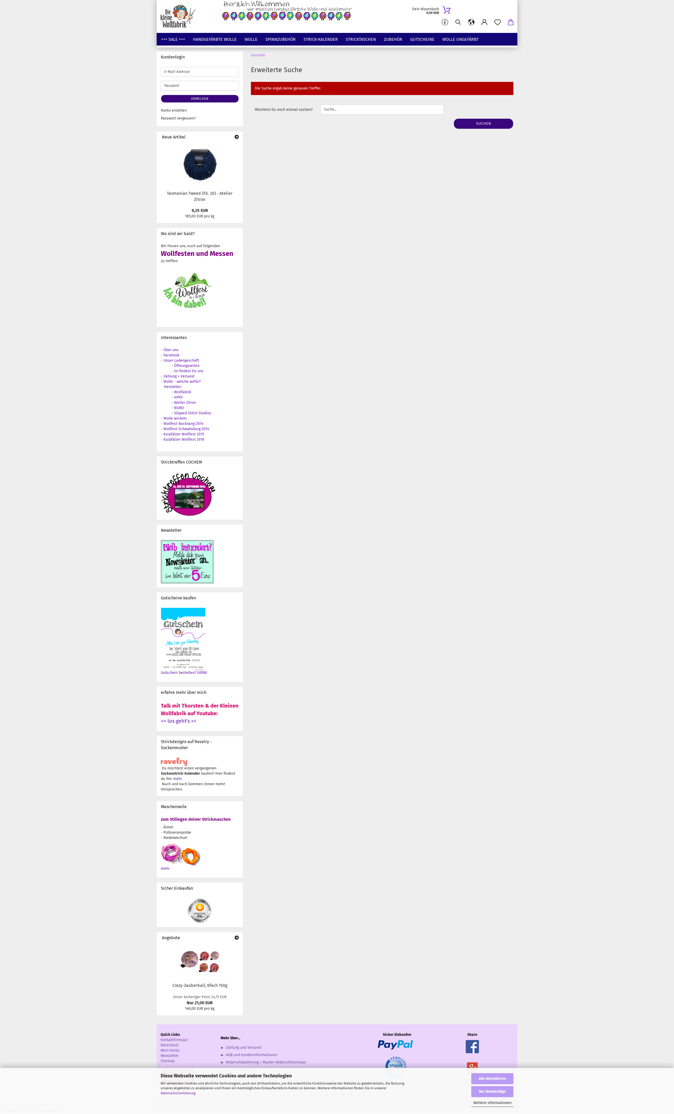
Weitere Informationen (492, 1103)
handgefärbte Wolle (215, 39)
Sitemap (168, 1061)
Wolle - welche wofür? (182, 381)
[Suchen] (458, 22)
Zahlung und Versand (243, 1047)
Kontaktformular (174, 1040)
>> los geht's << (178, 721)
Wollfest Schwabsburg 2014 (186, 429)
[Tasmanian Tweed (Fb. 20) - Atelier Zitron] (199, 165)
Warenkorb (170, 1045)
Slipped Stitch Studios (192, 413)
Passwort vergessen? (178, 118)
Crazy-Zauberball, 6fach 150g (199, 985)
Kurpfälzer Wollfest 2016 (183, 439)
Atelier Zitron (185, 402)
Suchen (483, 123)
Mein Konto (170, 1050)
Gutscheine (422, 39)
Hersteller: (173, 387)
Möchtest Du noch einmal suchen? (284, 109)
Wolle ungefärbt (460, 39)
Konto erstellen (174, 110)
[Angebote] (237, 938)
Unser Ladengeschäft (181, 360)
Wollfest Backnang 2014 (183, 423)
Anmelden (200, 99)
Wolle (251, 39)
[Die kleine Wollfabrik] (180, 16)
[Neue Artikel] (237, 137)
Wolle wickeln (175, 418)
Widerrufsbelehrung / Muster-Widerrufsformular (266, 1062)
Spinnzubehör (280, 39)
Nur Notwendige (492, 1091)
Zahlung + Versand (178, 376)
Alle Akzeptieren (492, 1078)
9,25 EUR (200, 210)
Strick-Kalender (321, 39)
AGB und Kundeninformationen (251, 1055)
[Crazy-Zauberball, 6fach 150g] (200, 962)
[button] (471, 22)
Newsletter (170, 1055)
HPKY (178, 397)
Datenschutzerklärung (178, 1093)
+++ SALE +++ (173, 39)
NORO (179, 408)
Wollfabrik (182, 392)
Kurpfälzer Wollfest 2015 (183, 434)
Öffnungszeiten (187, 366)
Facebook (171, 355)
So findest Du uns (189, 371)
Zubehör (393, 39)
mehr (177, 779)
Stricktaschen (361, 39)
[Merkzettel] (497, 22)
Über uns (171, 350)
